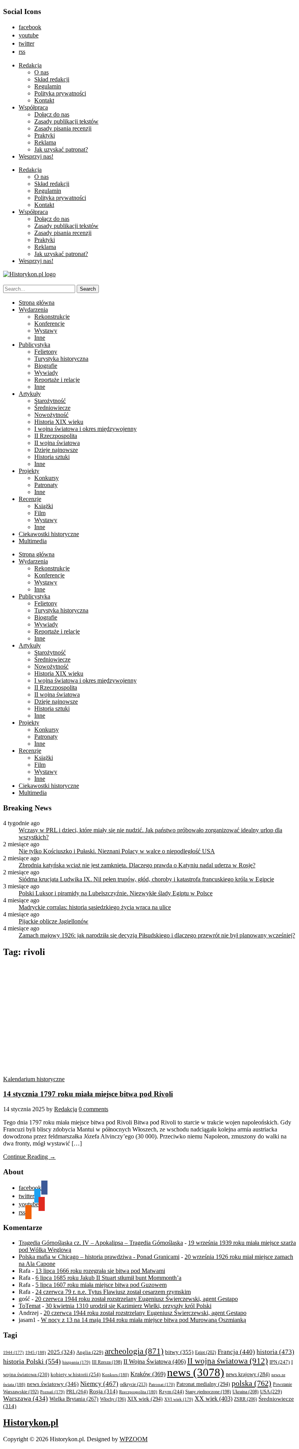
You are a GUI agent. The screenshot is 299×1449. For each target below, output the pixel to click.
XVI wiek (178, 1399)
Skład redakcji (51, 79)
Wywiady (46, 372)
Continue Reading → (29, 1156)
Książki (43, 506)
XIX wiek (145, 1399)
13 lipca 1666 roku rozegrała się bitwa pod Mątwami (100, 1270)
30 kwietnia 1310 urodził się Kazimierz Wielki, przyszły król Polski (128, 1306)
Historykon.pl (30, 1422)
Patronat (162, 1384)
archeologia (134, 1351)
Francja (236, 1351)
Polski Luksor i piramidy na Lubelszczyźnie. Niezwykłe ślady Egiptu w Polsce (116, 893)
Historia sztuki (52, 457)
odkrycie (133, 1384)
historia (275, 1351)
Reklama (45, 142)
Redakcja (30, 65)
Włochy (113, 1399)
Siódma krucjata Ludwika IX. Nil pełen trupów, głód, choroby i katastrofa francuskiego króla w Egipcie (146, 879)
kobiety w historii (75, 1374)
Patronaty (46, 485)
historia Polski (32, 1361)
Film (40, 513)
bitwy (179, 1351)
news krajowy (248, 1374)
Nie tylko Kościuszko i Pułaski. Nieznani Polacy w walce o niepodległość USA (117, 851)
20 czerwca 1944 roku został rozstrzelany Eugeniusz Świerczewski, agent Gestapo (136, 1298)
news (195, 1372)
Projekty (29, 471)
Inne (39, 337)
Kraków (147, 1374)
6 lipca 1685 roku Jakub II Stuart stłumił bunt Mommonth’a (108, 1277)
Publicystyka (34, 344)
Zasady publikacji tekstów (66, 121)
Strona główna (37, 302)
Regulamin (47, 86)
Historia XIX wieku (58, 421)
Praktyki (44, 135)
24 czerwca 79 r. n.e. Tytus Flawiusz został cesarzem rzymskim (113, 1291)
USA (271, 1391)
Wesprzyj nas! (36, 156)
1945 (35, 1352)
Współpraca (33, 107)
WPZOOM (134, 1439)
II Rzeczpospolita (55, 435)
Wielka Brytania (73, 1399)
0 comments (93, 1109)
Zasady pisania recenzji (62, 128)
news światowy (53, 1383)
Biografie (45, 365)
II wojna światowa (57, 442)
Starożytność (50, 400)
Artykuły (30, 393)
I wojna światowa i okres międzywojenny (85, 428)
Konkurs (115, 1374)
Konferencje (49, 323)
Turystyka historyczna (61, 358)
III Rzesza (107, 1362)
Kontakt (44, 100)
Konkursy (46, 478)
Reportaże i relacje (57, 379)
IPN (279, 1362)
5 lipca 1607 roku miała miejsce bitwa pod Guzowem (101, 1284)
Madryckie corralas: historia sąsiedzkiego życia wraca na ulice (95, 907)
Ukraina (245, 1391)
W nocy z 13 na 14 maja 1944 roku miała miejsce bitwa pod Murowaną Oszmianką (143, 1320)
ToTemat (29, 1306)
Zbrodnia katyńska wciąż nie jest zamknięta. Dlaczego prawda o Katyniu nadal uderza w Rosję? (137, 865)
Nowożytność (51, 414)
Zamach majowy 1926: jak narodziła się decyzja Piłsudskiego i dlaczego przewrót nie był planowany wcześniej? (157, 935)
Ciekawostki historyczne (49, 534)
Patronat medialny (203, 1384)
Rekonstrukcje (52, 316)
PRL (77, 1391)
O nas (41, 72)
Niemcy (99, 1383)
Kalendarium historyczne (34, 1079)
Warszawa (25, 1398)
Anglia (89, 1352)
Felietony (45, 351)
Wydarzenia (33, 309)
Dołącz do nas (51, 114)
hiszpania (76, 1362)
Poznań (52, 1391)
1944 (13, 1352)
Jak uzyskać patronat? (61, 149)
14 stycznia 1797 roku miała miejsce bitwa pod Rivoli (88, 1094)
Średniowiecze (52, 407)
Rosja (103, 1391)
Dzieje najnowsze (56, 450)
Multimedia (33, 541)
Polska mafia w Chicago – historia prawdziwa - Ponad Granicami (99, 1256)
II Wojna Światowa (154, 1361)
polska (251, 1383)
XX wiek (213, 1398)
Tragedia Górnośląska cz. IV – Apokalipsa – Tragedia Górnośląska (101, 1242)
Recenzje (30, 499)
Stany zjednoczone (208, 1391)
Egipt (205, 1352)
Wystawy (45, 330)
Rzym (171, 1391)
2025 (61, 1352)
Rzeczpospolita (138, 1391)
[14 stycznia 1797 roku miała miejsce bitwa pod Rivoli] (77, 1072)
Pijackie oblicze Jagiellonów (53, 921)
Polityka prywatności (60, 93)
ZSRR (245, 1399)
